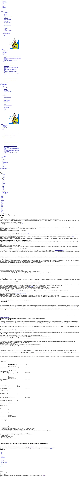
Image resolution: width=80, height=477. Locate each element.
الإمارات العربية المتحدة (4, 193)
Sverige (3, 189)
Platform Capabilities (4, 95)
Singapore (3, 177)
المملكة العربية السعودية (5, 192)
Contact (2, 8)
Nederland (3, 183)
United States (3, 174)
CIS (1, 198)
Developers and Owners (4, 51)
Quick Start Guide (4, 1)
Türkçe (2, 210)
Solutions (3, 54)
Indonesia (2, 197)
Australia (3, 175)
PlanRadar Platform (6, 12)
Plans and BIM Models (7, 22)
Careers (3, 165)
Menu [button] (6, 84)
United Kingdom (4, 190)
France (3, 181)
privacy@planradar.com (23, 223)
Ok (0, 476)
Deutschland (2, 200)
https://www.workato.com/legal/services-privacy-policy (20, 293)
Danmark (3, 179)
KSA (1, 211)
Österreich (3, 184)
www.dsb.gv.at (51, 448)
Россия (2, 205)
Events (3, 3)
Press (3, 6)
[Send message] (6, 472)
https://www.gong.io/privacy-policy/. (12, 329)
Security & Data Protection (6, 107)
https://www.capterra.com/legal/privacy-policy (59, 250)
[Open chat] (0, 473)
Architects (3, 53)
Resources (2, 0)
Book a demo (1, 84)
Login (1, 167)
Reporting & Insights (7, 28)
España (3, 180)
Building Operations (8, 16)
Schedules (8, 30)
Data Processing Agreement (4, 462)
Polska (3, 185)
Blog (2, 161)
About (1, 4)
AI (1, 83)
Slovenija (3, 188)
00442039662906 (7, 168)
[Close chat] (1, 471)
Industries (3, 61)
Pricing (2, 82)
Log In (5, 84)
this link (73, 236)
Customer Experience (4, 2)
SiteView (5, 41)
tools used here (27, 233)
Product (2, 11)
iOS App (2, 464)
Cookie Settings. (43, 475)
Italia (2, 182)
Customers (2, 49)
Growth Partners (4, 7)
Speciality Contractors (4, 52)
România (3, 186)
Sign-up (3, 84)
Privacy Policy (2, 460)
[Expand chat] (0, 471)
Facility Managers (4, 126)
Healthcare (5, 81)
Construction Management (7, 14)
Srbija (3, 187)
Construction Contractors (4, 50)
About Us (3, 5)
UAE (1, 212)
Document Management (7, 25)
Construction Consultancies (5, 127)
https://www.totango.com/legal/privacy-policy (4, 317)
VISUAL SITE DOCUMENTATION (6, 33)
